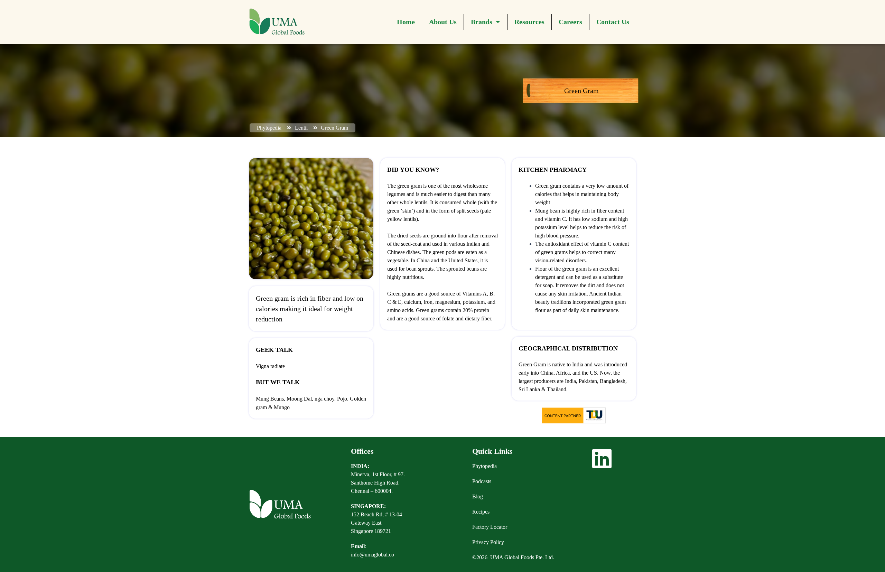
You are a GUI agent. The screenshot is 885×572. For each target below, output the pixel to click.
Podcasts (481, 481)
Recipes (481, 512)
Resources (529, 22)
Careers (570, 22)
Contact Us (612, 22)
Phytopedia (484, 466)
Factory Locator (489, 527)
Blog (477, 496)
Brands (481, 22)
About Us (443, 22)
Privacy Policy (488, 542)
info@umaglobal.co (372, 554)
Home (406, 22)
